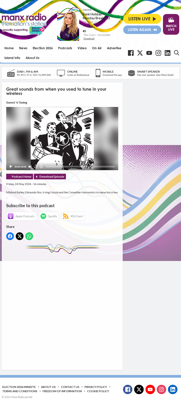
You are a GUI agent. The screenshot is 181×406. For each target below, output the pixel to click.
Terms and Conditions (19, 391)
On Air (97, 48)
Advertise (114, 48)
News (23, 48)
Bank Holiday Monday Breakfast (96, 16)
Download (89, 38)
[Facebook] (131, 53)
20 (35, 166)
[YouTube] (149, 53)
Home (9, 48)
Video (82, 48)
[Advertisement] (72, 309)
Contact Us (70, 386)
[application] (62, 138)
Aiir (31, 397)
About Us (32, 58)
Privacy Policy (95, 386)
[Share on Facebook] (10, 236)
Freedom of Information (62, 391)
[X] (140, 53)
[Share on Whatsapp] (29, 236)
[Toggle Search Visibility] (176, 52)
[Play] (11, 166)
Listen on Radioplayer (78, 74)
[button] (62, 139)
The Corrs (90, 34)
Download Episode (51, 176)
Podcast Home (21, 176)
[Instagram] (158, 53)
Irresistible (104, 34)
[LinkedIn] (167, 53)
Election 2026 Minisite (19, 386)
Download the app (112, 74)
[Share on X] (20, 236)
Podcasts (65, 48)
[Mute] (30, 166)
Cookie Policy (98, 391)
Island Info (12, 58)
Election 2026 (43, 48)
